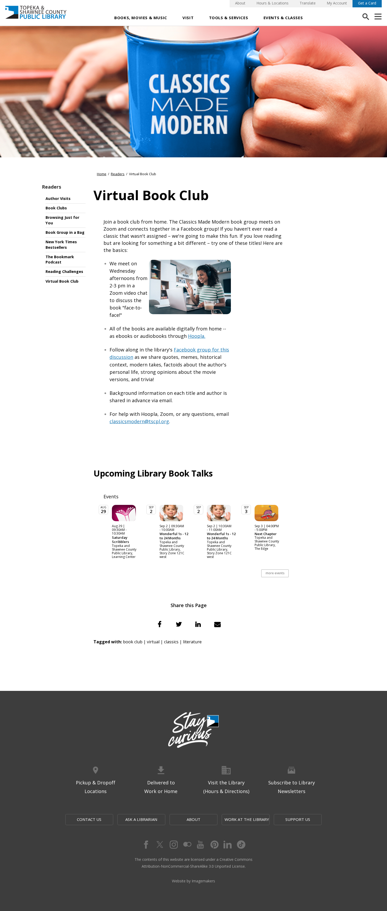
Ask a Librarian (141, 819)
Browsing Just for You (62, 220)
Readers (51, 187)
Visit (188, 17)
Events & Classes (283, 17)
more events (275, 573)
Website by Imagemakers (193, 880)
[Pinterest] (214, 844)
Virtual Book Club (62, 281)
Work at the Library (247, 819)
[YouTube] (200, 844)
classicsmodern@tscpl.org (139, 421)
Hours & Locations (272, 3)
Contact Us (89, 819)
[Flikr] (186, 844)
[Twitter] (159, 844)
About (240, 3)
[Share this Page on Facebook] (159, 624)
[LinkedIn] (227, 844)
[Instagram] (173, 844)
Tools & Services (228, 17)
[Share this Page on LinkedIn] (198, 624)
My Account (337, 3)
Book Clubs (56, 207)
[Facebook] (145, 844)
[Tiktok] (241, 844)
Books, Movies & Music (140, 17)
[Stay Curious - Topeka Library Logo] (193, 730)
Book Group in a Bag (65, 232)
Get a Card (367, 3)
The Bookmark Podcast (60, 259)
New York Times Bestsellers (61, 244)
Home (101, 174)
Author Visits (58, 198)
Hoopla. (196, 336)
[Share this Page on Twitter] (179, 624)
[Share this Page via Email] (217, 624)
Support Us (297, 819)
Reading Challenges (64, 271)
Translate (308, 3)
